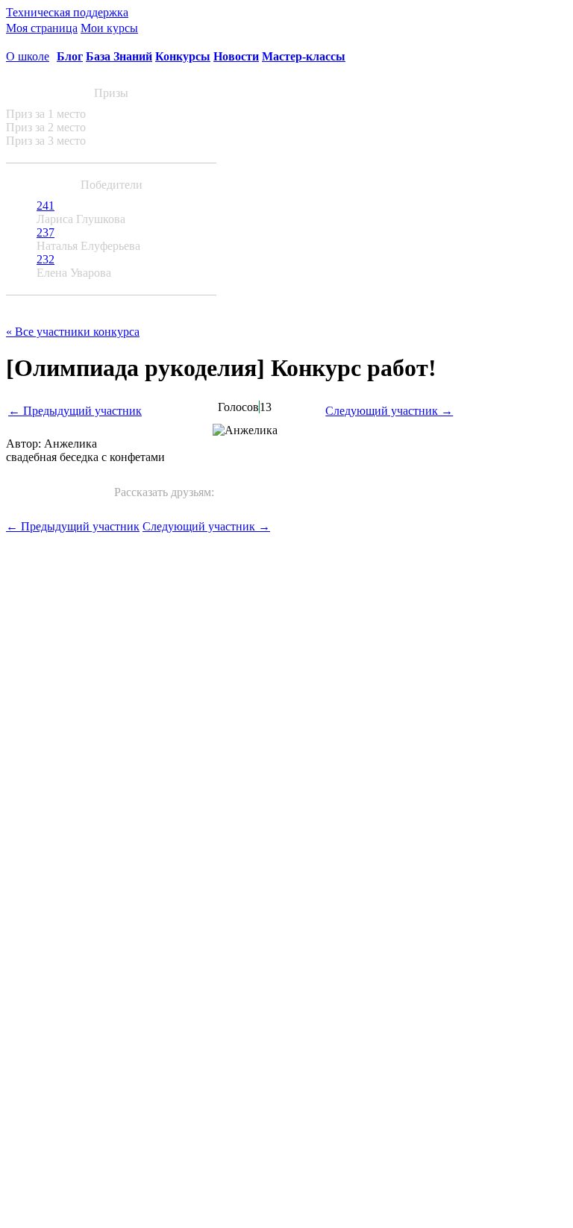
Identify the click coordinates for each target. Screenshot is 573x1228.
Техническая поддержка (67, 12)
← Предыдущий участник (75, 410)
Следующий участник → (389, 410)
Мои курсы (109, 28)
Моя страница (42, 28)
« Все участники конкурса (73, 331)
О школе (27, 56)
